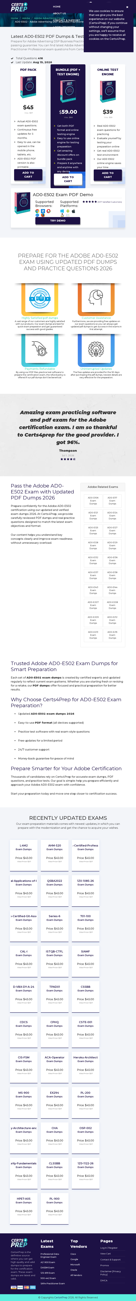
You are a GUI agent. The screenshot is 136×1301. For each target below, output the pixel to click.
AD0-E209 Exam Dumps (93, 620)
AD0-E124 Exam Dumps (112, 515)
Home (57, 6)
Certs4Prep (61, 1297)
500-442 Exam (48, 1278)
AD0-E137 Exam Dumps (93, 575)
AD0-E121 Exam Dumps (93, 515)
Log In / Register (109, 1247)
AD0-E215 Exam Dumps (112, 635)
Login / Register (64, 27)
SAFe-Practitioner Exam (53, 1283)
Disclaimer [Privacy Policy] (110, 1273)
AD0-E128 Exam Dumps (93, 545)
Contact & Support (66, 20)
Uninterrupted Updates (96, 368)
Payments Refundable (40, 368)
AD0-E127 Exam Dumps (112, 530)
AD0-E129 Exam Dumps (112, 545)
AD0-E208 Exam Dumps (112, 605)
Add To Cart (28, 174)
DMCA (103, 1280)
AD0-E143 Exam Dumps (93, 590)
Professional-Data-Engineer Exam (50, 1255)
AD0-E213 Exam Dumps (93, 635)
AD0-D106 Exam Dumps (93, 500)
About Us (59, 13)
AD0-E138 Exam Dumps (112, 575)
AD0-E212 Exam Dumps (112, 620)
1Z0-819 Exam (48, 1273)
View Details (23, 852)
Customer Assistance (96, 318)
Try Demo (58, 220)
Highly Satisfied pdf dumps (40, 318)
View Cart (105, 1253)
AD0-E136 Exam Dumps (112, 560)
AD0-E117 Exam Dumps (112, 500)
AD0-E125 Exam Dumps (93, 530)
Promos (104, 1265)
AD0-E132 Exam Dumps (93, 560)
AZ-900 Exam (48, 1262)
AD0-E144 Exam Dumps (112, 590)
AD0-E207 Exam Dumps (93, 605)
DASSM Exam (47, 1267)
